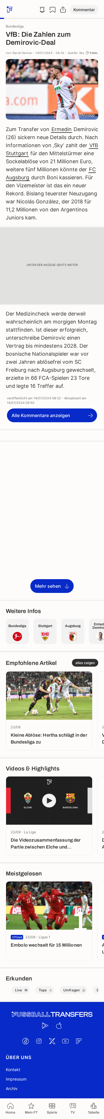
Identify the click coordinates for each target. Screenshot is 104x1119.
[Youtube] (65, 1041)
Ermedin (61, 129)
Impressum (16, 1079)
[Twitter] (52, 1041)
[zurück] (8, 9)
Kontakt (13, 1069)
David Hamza (22, 53)
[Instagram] (38, 1041)
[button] (84, 9)
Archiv (12, 1088)
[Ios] (58, 1025)
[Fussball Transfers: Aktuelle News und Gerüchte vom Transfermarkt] (52, 1014)
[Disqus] (52, 520)
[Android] (45, 1025)
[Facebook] (25, 1041)
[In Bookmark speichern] (52, 9)
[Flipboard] (78, 1041)
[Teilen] (63, 9)
